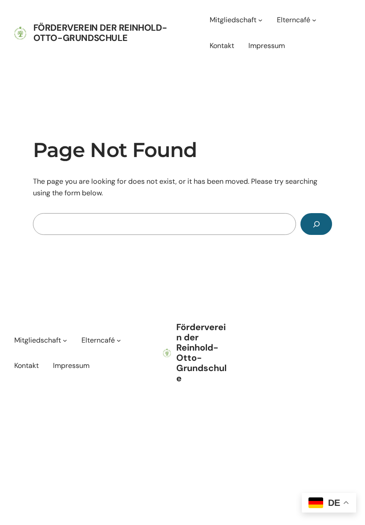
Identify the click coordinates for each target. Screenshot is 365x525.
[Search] (316, 224)
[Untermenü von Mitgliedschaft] (260, 20)
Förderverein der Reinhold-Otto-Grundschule (100, 33)
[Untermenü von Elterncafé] (314, 20)
